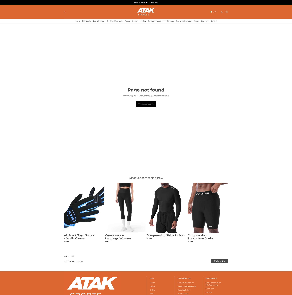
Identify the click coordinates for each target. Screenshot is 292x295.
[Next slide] (100, 207)
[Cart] (226, 11)
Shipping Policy (184, 290)
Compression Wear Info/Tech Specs (213, 284)
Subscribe (219, 261)
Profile (152, 286)
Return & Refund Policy (187, 286)
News (152, 294)
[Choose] (101, 229)
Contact (209, 292)
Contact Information (186, 283)
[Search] (64, 11)
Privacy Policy (183, 294)
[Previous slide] (67, 207)
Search (152, 283)
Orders (152, 290)
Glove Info (210, 289)
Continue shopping (146, 104)
